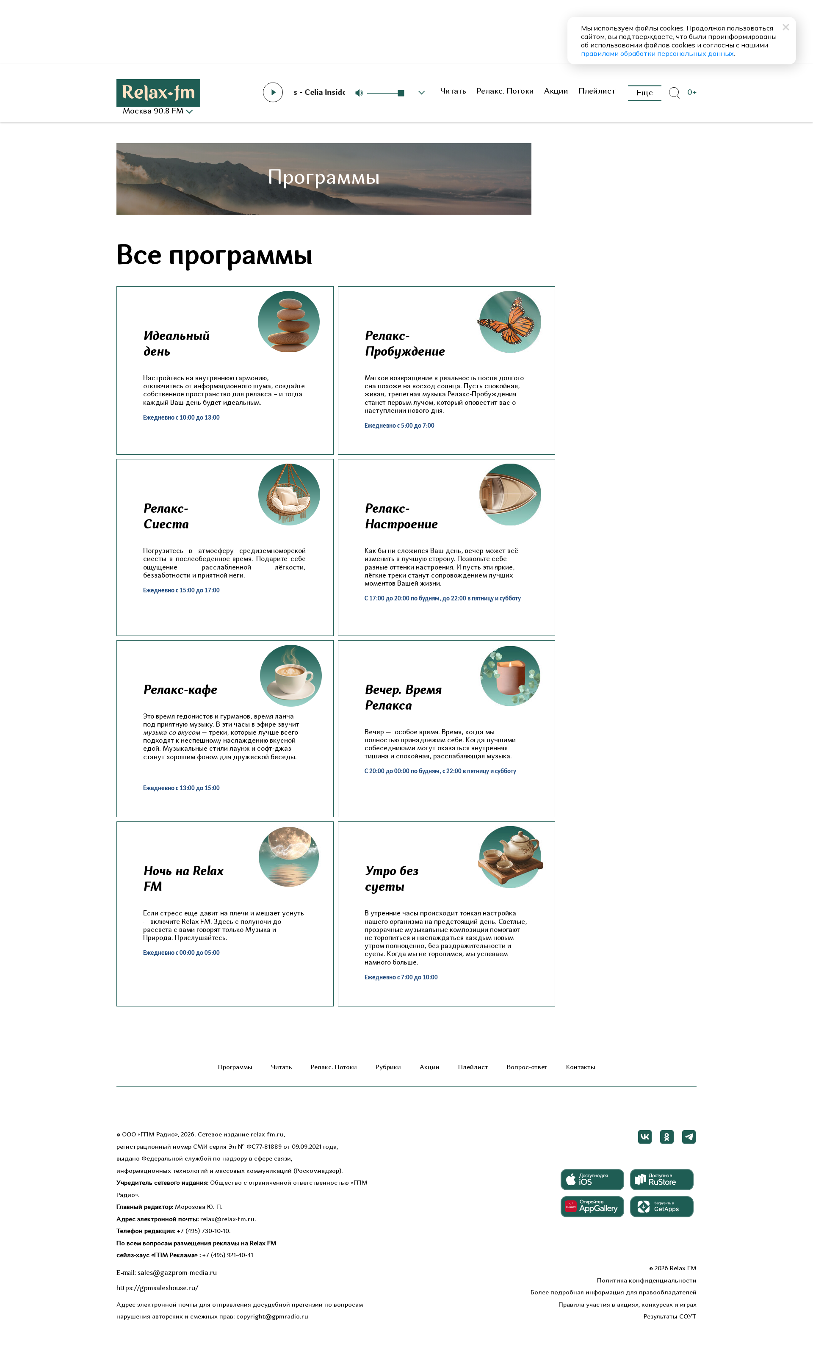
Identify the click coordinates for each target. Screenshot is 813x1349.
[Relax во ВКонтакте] (645, 1136)
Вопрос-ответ (527, 1067)
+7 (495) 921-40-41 (227, 1255)
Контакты (580, 1067)
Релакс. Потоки (505, 92)
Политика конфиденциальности (647, 1281)
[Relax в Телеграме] (689, 1136)
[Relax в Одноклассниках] (667, 1136)
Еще (644, 93)
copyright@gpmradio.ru (272, 1317)
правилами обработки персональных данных (657, 53)
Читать (453, 92)
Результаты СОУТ (670, 1317)
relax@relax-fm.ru (227, 1219)
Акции (556, 92)
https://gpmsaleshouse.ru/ (157, 1288)
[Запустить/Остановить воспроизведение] (273, 92)
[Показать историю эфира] (421, 92)
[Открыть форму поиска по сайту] (674, 93)
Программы (235, 1067)
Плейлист (597, 92)
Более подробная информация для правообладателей (614, 1293)
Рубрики (388, 1067)
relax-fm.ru (267, 1135)
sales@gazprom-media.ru (177, 1273)
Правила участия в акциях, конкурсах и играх (628, 1305)
